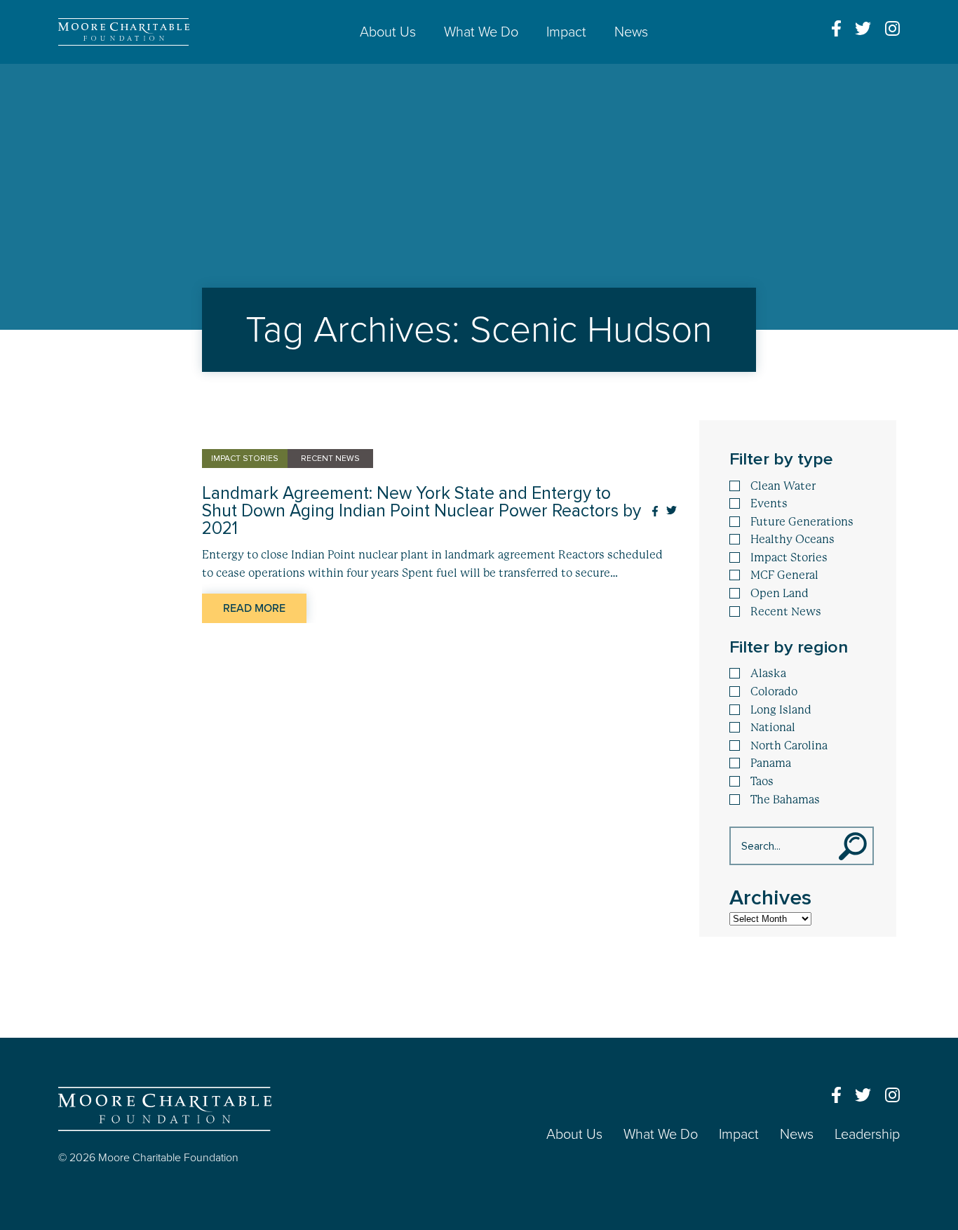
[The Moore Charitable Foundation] (123, 32)
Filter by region (788, 647)
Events (769, 503)
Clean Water (783, 486)
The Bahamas (785, 799)
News (631, 32)
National (772, 727)
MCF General (784, 575)
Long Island (780, 710)
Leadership (867, 1135)
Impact (566, 32)
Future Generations (802, 522)
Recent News (785, 611)
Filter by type (781, 459)
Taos (762, 781)
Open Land (779, 593)
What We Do (481, 32)
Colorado (773, 691)
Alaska (768, 673)
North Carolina (789, 745)
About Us (388, 32)
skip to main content (55, 76)
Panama (770, 763)
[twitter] (863, 28)
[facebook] (836, 28)
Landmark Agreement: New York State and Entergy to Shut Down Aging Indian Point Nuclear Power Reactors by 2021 (421, 511)
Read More (254, 608)
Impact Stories (789, 557)
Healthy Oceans (792, 539)
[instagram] (892, 28)
